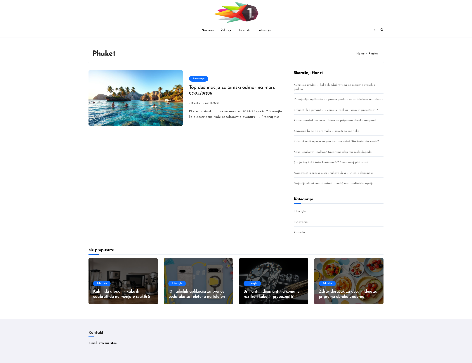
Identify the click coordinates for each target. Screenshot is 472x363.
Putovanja (264, 30)
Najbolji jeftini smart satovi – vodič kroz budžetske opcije (333, 183)
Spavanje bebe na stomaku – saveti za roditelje (326, 131)
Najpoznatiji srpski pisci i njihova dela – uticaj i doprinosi (333, 173)
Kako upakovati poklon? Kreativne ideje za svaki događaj (333, 152)
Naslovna (208, 30)
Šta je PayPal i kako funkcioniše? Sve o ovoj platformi (331, 162)
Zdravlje (226, 30)
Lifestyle (244, 30)
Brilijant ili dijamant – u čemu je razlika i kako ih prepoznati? (336, 110)
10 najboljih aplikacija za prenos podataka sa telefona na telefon (338, 99)
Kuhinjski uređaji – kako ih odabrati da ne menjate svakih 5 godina (334, 87)
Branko (195, 103)
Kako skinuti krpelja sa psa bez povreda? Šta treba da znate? (336, 141)
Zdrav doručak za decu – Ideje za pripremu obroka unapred (335, 120)
